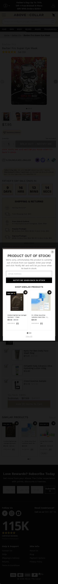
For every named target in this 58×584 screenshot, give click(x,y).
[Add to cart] (25, 292)
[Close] (52, 252)
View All (29, 336)
